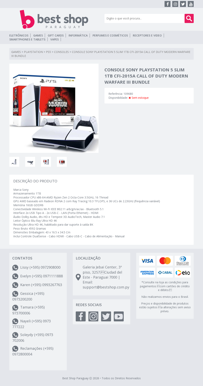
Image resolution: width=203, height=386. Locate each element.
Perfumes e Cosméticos (110, 35)
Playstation (33, 52)
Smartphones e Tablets (27, 39)
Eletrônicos (18, 35)
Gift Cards (56, 35)
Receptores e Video (147, 35)
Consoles (61, 52)
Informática (78, 35)
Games (38, 35)
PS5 (48, 52)
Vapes (54, 39)
